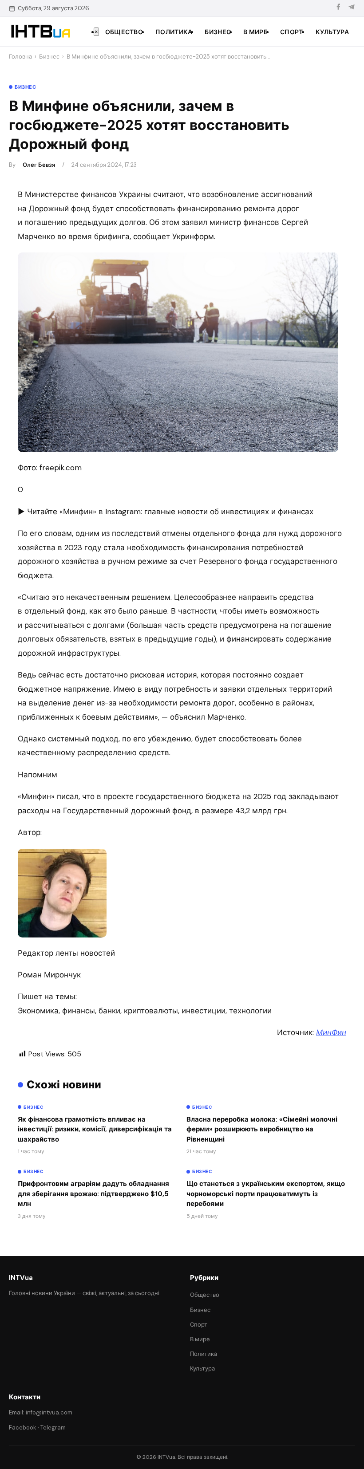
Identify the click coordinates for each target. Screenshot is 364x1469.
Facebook (22, 1427)
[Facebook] (338, 8)
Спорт (291, 32)
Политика (173, 32)
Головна (20, 56)
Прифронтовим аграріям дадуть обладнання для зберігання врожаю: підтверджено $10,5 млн (93, 1193)
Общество (124, 32)
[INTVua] (40, 31)
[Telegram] (351, 8)
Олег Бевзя (39, 165)
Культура (332, 32)
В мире (255, 32)
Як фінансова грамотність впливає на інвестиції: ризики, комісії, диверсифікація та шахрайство (95, 1129)
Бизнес (218, 32)
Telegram (53, 1427)
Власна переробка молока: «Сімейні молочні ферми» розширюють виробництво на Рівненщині (261, 1129)
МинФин (331, 1032)
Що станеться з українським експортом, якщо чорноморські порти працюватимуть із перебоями (265, 1193)
